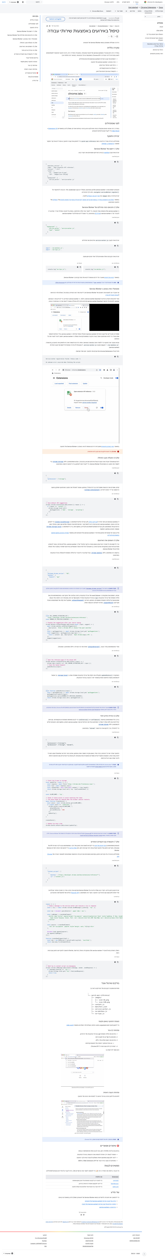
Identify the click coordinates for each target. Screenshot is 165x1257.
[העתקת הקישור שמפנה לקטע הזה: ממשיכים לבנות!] (102, 1166)
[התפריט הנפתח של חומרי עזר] (115, 11)
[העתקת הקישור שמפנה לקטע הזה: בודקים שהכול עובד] (99, 983)
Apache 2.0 (66, 1222)
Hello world (70, 1025)
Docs (136, 2)
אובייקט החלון (93, 522)
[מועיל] (49, 26)
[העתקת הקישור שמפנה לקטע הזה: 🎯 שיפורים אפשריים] (98, 1146)
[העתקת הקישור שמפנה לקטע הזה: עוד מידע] (109, 1192)
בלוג (118, 2)
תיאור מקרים (126, 2)
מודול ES (97, 213)
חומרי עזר (120, 11)
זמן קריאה (116, 1180)
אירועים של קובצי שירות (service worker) (89, 709)
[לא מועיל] (47, 26)
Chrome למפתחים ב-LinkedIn (39, 1243)
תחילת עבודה (148, 11)
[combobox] (34, 2)
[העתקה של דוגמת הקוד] (117, 161)
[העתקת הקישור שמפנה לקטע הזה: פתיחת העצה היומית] (101, 1093)
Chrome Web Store (97, 11)
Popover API (75, 893)
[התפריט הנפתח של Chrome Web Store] (90, 11)
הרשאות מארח (99, 766)
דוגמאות (108, 11)
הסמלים (55, 200)
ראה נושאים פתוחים (135, 1241)
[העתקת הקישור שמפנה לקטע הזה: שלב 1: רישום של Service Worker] (92, 149)
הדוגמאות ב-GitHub (108, 144)
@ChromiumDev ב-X (41, 1238)
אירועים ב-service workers (107, 1207)
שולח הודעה (73, 848)
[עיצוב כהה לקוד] (115, 161)
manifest (106, 153)
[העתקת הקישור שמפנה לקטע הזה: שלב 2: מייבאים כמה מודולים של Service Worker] (80, 207)
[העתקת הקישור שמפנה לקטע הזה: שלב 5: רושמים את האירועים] (96, 541)
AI (126, 11)
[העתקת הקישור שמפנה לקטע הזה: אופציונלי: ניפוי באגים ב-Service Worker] (88, 289)
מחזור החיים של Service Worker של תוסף (91, 835)
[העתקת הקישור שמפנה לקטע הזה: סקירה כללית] (105, 48)
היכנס (4, 2)
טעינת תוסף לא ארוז (112, 295)
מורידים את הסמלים (93, 196)
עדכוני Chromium (88, 1238)
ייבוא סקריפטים (109, 277)
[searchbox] (153, 16)
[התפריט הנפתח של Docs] (133, 2)
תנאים (138, 1253)
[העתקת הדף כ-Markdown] (111, 36)
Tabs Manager (115, 1183)
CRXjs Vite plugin (60, 282)
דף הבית (117, 26)
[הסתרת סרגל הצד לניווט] (144, 1254)
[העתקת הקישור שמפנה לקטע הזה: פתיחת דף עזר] (106, 1030)
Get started (133, 7)
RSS (46, 1246)
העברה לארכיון (89, 1243)
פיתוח (139, 11)
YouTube (44, 1241)
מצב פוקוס (116, 1187)
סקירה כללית (159, 11)
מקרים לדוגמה (89, 1241)
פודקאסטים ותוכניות (88, 1246)
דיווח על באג (136, 1238)
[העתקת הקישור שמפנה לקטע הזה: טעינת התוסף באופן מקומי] (97, 1021)
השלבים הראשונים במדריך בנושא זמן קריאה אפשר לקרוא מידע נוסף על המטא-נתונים (87, 200)
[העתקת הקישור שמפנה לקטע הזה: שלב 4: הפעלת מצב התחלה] (96, 458)
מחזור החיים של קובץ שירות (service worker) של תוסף (99, 1204)
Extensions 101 (53, 128)
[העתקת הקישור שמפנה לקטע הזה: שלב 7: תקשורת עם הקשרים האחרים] (89, 842)
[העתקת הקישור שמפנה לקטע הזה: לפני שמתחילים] (103, 124)
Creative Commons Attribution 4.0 (90, 1222)
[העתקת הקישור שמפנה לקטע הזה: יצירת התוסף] (105, 136)
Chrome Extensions (148, 7)
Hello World (115, 131)
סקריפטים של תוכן (100, 845)
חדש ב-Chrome (109, 2)
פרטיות (133, 1253)
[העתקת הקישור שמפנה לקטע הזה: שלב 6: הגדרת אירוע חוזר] (98, 716)
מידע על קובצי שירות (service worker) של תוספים (100, 1201)
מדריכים (132, 11)
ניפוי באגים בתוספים (107, 446)
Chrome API (88, 833)
